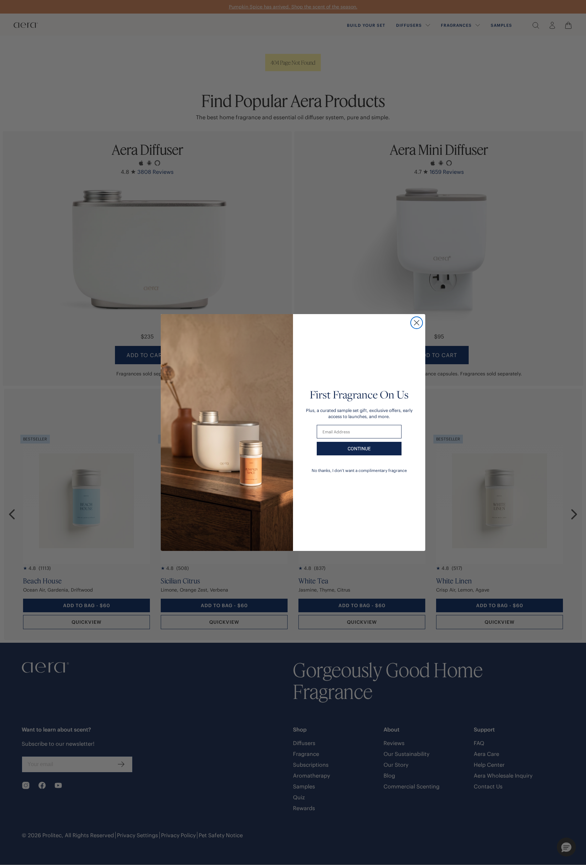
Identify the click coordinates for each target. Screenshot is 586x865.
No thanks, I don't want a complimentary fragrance (359, 470)
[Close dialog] (417, 323)
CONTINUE (359, 448)
